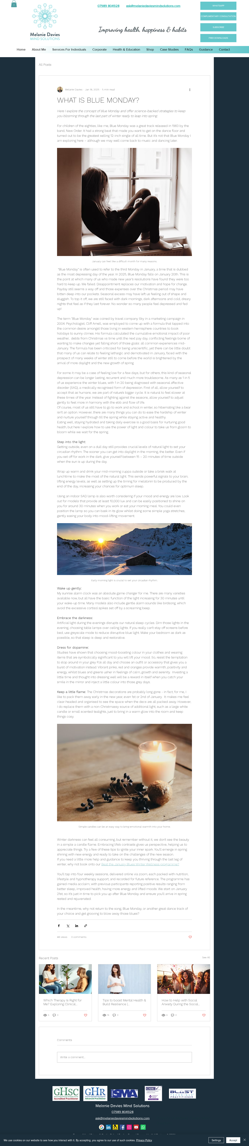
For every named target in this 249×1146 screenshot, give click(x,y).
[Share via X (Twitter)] (67, 925)
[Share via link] (85, 925)
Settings (216, 1140)
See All (206, 957)
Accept (233, 1140)
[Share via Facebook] (59, 925)
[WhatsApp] (143, 1127)
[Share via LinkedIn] (76, 925)
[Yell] (115, 1127)
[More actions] (190, 89)
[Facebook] (122, 1127)
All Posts (45, 64)
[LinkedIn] (108, 1127)
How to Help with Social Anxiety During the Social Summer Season (180, 1002)
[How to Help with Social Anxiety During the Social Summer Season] (183, 979)
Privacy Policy (144, 1140)
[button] (14, 3)
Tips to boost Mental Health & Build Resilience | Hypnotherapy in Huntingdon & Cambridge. (124, 1002)
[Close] (244, 1140)
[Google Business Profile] (101, 1127)
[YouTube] (136, 1127)
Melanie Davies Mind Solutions (122, 1105)
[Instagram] (129, 1127)
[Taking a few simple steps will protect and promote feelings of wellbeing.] (124, 979)
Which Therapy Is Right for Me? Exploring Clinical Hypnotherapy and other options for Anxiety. (62, 1002)
